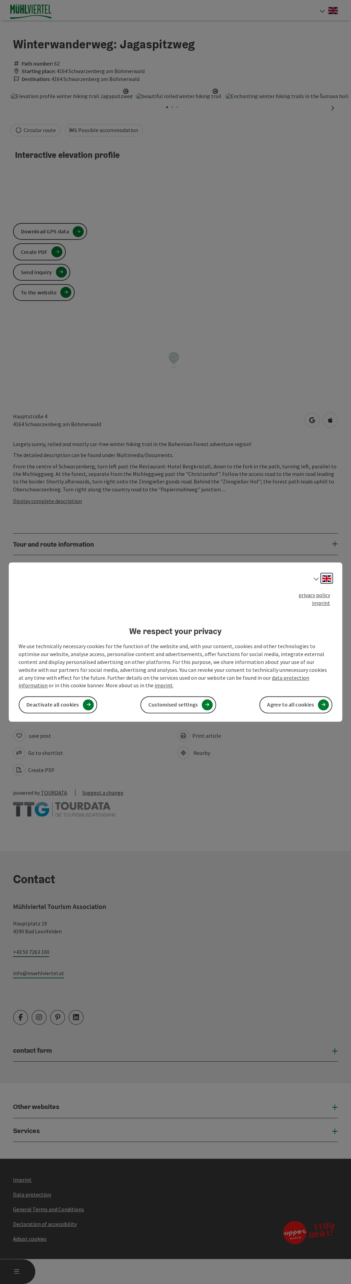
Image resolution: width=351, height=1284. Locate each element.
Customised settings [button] (173, 704)
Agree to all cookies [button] (290, 704)
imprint (321, 602)
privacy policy (314, 595)
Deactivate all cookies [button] (52, 704)
